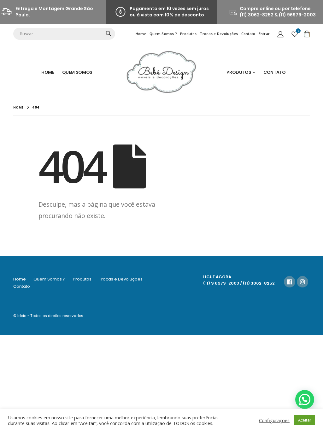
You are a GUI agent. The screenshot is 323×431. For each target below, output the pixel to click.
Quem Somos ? (163, 33)
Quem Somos (77, 72)
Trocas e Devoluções (219, 33)
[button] (304, 399)
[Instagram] (302, 281)
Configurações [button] (274, 420)
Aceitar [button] (304, 420)
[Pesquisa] (108, 33)
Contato (248, 33)
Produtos (188, 33)
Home (141, 33)
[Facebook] (289, 281)
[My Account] (280, 34)
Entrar (264, 33)
